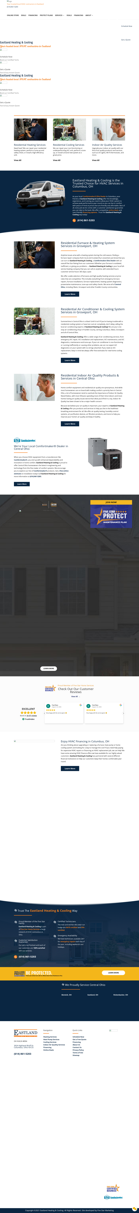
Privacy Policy (78, 1050)
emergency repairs (67, 941)
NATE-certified (71, 927)
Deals (23, 15)
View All (17, 160)
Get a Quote (5, 69)
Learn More (70, 294)
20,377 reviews (32, 716)
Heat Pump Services (51, 1039)
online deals (114, 210)
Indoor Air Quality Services (54, 1045)
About (88, 15)
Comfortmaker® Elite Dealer (94, 196)
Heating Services (50, 1037)
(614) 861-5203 (12, 7)
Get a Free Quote (79, 1039)
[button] (123, 713)
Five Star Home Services (30, 929)
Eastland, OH (93, 995)
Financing (33, 15)
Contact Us (77, 1047)
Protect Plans (46, 15)
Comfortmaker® (40, 471)
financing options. (90, 212)
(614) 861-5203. (36, 476)
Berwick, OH (67, 995)
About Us (76, 1045)
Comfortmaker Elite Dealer (105, 261)
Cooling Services (49, 1042)
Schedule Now (6, 56)
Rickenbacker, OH (120, 995)
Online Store (13, 15)
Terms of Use (78, 1053)
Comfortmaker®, (21, 460)
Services (58, 15)
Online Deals (48, 1050)
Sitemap (76, 1055)
